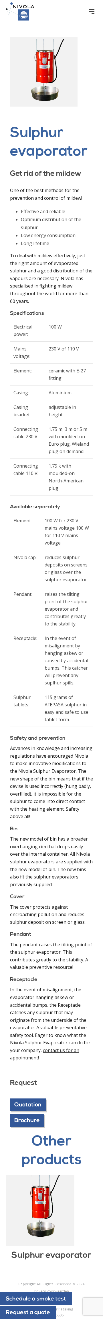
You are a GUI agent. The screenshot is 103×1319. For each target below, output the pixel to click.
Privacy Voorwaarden (51, 1291)
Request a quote (28, 1313)
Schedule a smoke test (36, 1299)
